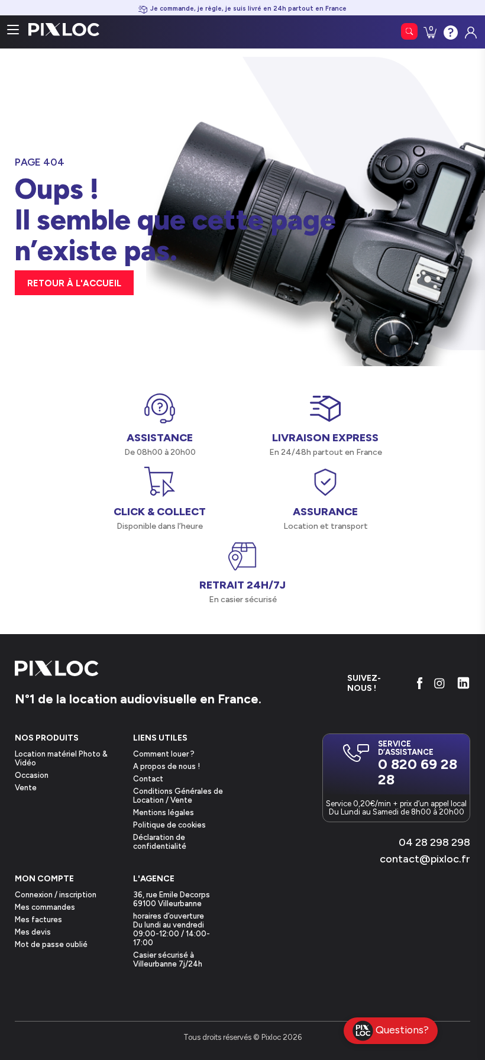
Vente (26, 787)
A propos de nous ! (166, 766)
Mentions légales (163, 812)
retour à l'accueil (74, 283)
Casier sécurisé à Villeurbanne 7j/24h (167, 959)
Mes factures (38, 919)
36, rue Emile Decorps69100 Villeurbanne (171, 899)
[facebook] (419, 683)
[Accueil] (57, 669)
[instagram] (439, 683)
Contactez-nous (449, 31)
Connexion (470, 29)
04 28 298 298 (434, 842)
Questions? (402, 1029)
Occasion (31, 775)
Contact (148, 778)
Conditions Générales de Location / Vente (178, 795)
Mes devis (33, 931)
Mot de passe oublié (51, 944)
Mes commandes (45, 907)
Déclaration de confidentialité (159, 842)
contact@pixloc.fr (425, 858)
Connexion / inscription (55, 894)
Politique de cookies (169, 824)
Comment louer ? (164, 753)
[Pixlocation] (63, 29)
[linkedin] (463, 683)
